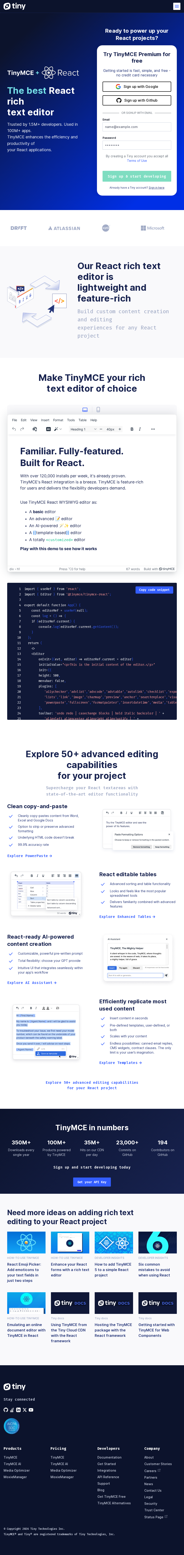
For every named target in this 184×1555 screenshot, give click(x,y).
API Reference (108, 1477)
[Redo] (22, 429)
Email (106, 119)
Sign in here (156, 187)
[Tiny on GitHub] (6, 1410)
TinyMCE (10, 1457)
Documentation (109, 1457)
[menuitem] (14, 420)
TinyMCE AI (12, 1464)
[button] (176, 6)
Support (103, 1483)
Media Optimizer (17, 1470)
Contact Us (153, 1490)
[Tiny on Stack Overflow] (12, 1410)
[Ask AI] (48, 429)
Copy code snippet (154, 590)
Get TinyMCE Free (111, 1496)
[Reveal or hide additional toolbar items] (153, 429)
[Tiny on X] (25, 1410)
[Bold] (132, 429)
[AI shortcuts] (58, 429)
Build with (151, 569)
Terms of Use (137, 160)
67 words (133, 569)
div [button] (11, 569)
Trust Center (154, 1510)
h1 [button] (18, 569)
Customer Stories (158, 1464)
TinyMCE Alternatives (114, 1503)
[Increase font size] (120, 429)
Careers (150, 1471)
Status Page (153, 1517)
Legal (148, 1497)
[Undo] (14, 429)
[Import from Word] (35, 429)
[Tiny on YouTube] (31, 1410)
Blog (100, 1490)
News (148, 1484)
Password (109, 137)
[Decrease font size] (101, 429)
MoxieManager (15, 1477)
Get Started (106, 1464)
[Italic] (140, 429)
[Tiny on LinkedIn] (19, 1410)
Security (150, 1503)
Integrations (106, 1470)
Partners (150, 1477)
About (149, 1457)
